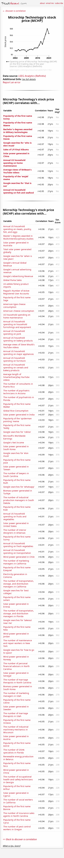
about (42, 3)
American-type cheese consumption (14, 305)
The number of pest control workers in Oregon (17, 828)
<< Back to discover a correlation (20, 839)
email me (50, 3)
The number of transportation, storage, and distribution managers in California (18, 583)
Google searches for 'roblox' (17, 431)
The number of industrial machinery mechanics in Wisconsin (15, 729)
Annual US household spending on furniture (14, 359)
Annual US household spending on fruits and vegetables (14, 516)
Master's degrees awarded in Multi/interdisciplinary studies (18, 237)
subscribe (59, 3)
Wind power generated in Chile (19, 556)
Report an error (12, 82)
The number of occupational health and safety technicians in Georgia (18, 779)
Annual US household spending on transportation (17, 551)
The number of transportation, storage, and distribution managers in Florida (18, 613)
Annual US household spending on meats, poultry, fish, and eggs (17, 229)
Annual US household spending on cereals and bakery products (15, 367)
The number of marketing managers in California (16, 562)
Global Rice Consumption (15, 410)
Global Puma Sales (12, 280)
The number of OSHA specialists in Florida (13, 751)
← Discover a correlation (14, 10)
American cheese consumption (18, 310)
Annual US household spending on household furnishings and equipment (17, 324)
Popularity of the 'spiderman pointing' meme (17, 420)
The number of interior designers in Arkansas (14, 531)
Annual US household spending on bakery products (18, 339)
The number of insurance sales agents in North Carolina (18, 814)
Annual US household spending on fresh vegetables (18, 545)
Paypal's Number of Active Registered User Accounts (16, 292)
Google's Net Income (13, 442)
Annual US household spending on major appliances (18, 352)
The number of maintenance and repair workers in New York (17, 643)
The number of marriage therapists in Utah (15, 715)
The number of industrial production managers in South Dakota (18, 500)
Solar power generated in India (19, 414)
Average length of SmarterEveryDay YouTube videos (16, 377)
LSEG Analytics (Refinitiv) (32, 76)
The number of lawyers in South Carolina (16, 475)
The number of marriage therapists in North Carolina (17, 681)
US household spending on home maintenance (16, 316)
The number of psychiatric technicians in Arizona (16, 392)
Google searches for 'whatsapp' (19, 486)
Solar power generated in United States (16, 524)
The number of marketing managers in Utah (16, 694)
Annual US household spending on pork (14, 332)
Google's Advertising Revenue (18, 276)
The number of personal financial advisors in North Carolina (16, 666)
